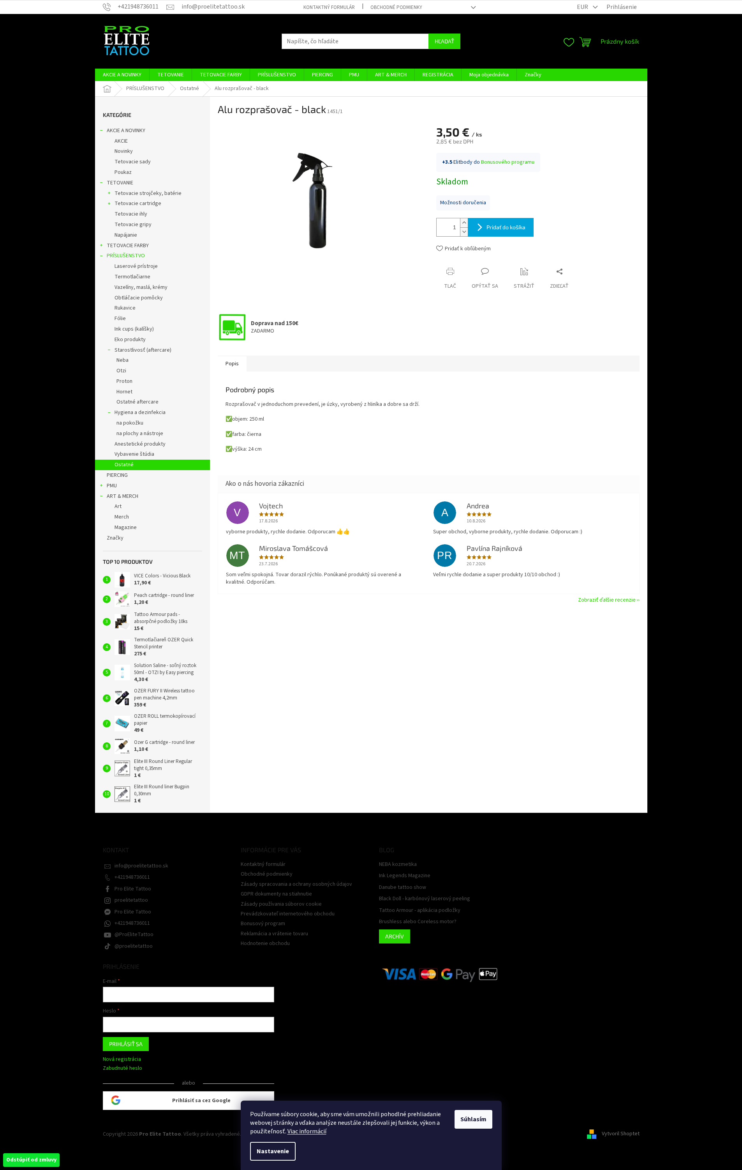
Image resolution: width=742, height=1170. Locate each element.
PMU (112, 486)
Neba (122, 360)
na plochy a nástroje (139, 433)
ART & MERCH (122, 496)
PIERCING (117, 475)
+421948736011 (132, 877)
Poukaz (123, 172)
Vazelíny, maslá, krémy (141, 287)
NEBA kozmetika (398, 864)
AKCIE (121, 141)
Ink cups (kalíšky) (134, 329)
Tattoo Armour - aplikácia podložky (419, 910)
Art (118, 506)
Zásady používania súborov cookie (281, 904)
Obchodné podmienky (396, 7)
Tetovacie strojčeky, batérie (148, 193)
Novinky (124, 151)
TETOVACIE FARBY (128, 246)
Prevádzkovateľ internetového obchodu (288, 914)
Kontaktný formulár (329, 7)
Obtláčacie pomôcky (139, 298)
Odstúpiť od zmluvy (31, 1160)
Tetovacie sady (133, 162)
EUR (583, 7)
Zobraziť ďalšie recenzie (607, 600)
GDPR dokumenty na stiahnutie (276, 894)
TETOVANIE (120, 183)
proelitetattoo (131, 900)
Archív (394, 936)
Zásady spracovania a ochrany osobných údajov (296, 884)
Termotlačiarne (132, 277)
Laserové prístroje (136, 266)
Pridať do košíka (505, 227)
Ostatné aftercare (137, 402)
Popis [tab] (232, 364)
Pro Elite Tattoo (133, 889)
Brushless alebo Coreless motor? (417, 922)
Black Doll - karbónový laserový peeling (424, 899)
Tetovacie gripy (133, 224)
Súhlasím (473, 1119)
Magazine (126, 527)
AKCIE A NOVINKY (126, 131)
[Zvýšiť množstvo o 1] (464, 222)
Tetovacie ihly (131, 214)
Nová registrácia (122, 1059)
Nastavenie (273, 1151)
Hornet (124, 392)
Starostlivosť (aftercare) (143, 350)
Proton (124, 381)
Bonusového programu (507, 162)
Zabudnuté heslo (122, 1068)
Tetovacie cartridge (138, 203)
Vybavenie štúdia (134, 454)
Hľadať (444, 41)
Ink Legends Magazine (404, 876)
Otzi (121, 371)
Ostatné (124, 465)
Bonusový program (263, 924)
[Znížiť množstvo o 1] (464, 231)
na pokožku (129, 423)
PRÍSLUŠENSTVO (126, 256)
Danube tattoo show (402, 887)
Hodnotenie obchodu (265, 943)
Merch (122, 517)
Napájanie (126, 235)
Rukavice (125, 308)
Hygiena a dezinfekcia (140, 412)
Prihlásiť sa (126, 1044)
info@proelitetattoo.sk (141, 866)
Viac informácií (306, 1131)
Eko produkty (130, 339)
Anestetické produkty (140, 444)
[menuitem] (122, 75)
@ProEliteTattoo (134, 934)
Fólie (120, 318)
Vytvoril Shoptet (621, 1134)
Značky (115, 538)
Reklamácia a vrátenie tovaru (274, 934)
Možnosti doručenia (463, 203)
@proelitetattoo (134, 946)
